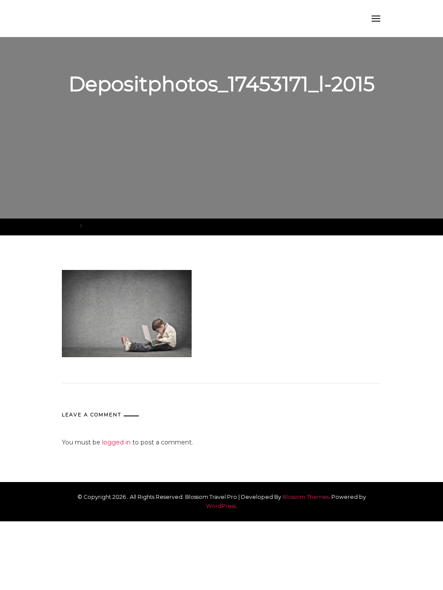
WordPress (221, 506)
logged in (116, 442)
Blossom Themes (305, 497)
